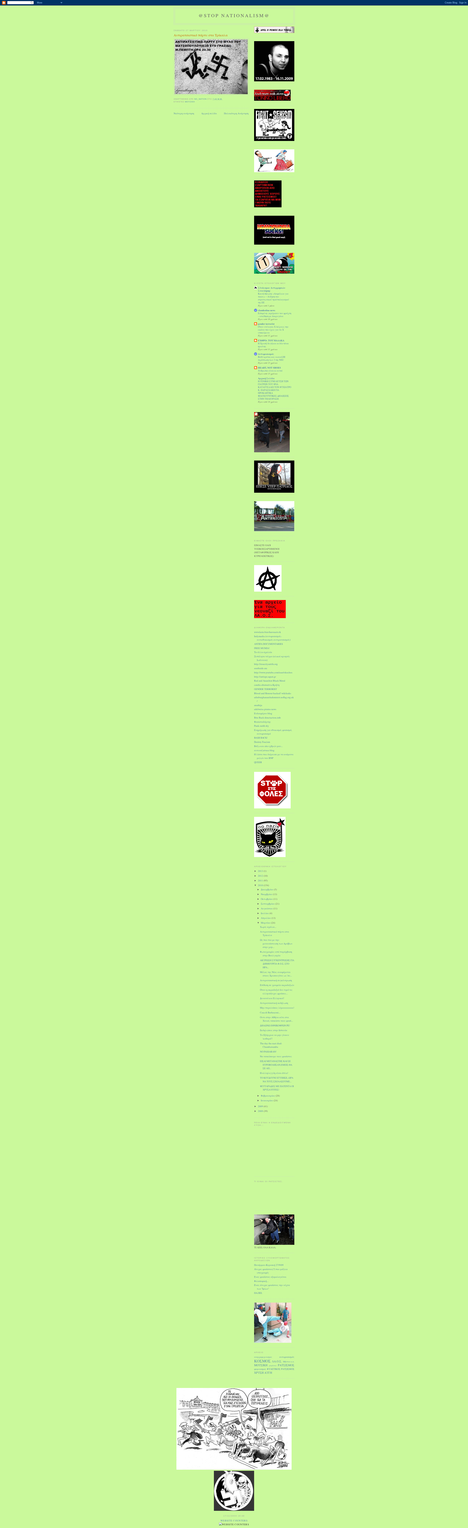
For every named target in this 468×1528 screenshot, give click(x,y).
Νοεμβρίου (267, 894)
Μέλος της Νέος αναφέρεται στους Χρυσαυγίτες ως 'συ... (276, 973)
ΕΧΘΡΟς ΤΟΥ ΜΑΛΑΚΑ (271, 340)
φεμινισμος (260, 1369)
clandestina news (266, 310)
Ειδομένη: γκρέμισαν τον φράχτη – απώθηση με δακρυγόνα (274, 315)
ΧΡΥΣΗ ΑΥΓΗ (263, 1372)
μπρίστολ (273, 1365)
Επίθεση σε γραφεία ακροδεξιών (277, 985)
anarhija (258, 705)
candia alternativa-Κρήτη (267, 684)
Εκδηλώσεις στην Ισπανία (273, 1030)
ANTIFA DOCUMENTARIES (268, 644)
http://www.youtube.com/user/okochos (273, 672)
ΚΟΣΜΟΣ (262, 1360)
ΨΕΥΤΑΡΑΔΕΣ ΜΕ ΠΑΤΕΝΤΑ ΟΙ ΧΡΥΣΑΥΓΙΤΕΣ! (277, 1087)
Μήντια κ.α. (288, 1361)
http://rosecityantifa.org (266, 664)
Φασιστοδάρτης (262, 721)
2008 (261, 1111)
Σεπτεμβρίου (268, 903)
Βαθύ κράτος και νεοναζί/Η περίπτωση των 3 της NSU (271, 358)
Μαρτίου (266, 922)
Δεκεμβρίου (267, 889)
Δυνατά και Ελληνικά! (272, 998)
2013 (261, 871)
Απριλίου (266, 918)
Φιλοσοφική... (261, 1281)
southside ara (260, 668)
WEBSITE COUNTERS (234, 1520)
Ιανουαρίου (267, 1100)
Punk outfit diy (261, 725)
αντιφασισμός (286, 1357)
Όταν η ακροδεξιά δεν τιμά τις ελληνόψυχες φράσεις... (276, 991)
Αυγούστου (267, 908)
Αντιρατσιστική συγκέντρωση (276, 980)
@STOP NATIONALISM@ (234, 15)
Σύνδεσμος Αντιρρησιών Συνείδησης (271, 289)
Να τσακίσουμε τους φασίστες (276, 1056)
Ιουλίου (265, 913)
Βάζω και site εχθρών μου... (268, 746)
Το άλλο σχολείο (263, 652)
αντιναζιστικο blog (264, 750)
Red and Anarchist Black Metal (269, 680)
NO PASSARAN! (268, 1051)
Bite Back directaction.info (267, 717)
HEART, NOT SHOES (269, 367)
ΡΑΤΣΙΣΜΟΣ (286, 1365)
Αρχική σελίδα (209, 113)
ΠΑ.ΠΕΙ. (258, 1293)
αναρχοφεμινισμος (263, 1357)
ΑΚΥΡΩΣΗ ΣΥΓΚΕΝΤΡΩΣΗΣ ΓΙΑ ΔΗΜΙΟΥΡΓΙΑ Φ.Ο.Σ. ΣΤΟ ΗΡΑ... (277, 964)
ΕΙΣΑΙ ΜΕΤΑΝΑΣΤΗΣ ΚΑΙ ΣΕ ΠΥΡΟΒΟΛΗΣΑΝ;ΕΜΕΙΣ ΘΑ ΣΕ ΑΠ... (276, 1064)
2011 (261, 880)
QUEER (258, 762)
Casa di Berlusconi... (270, 1012)
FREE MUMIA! (262, 648)
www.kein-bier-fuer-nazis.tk (267, 632)
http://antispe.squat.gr (265, 676)
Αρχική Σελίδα (266, 378)
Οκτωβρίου (267, 899)
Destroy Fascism (262, 742)
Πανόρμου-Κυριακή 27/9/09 (269, 1265)
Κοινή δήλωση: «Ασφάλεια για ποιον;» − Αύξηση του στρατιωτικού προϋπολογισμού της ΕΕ (273, 298)
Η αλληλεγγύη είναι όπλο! (274, 1073)
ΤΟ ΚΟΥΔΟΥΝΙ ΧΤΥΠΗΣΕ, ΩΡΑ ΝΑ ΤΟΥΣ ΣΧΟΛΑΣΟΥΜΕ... (276, 1079)
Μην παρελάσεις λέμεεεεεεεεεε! (277, 1007)
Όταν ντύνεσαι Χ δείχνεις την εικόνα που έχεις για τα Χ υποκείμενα (273, 329)
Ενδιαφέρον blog (263, 713)
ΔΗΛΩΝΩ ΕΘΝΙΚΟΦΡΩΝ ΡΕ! (275, 1025)
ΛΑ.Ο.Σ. (277, 1361)
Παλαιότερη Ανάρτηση (236, 113)
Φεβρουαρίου (268, 1095)
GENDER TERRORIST (265, 689)
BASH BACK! (261, 737)
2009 (261, 1106)
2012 (261, 875)
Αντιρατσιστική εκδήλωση (274, 1003)
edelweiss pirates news (265, 709)
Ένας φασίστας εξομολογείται (270, 1276)
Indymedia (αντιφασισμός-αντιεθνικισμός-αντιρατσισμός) (272, 638)
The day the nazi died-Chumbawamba (271, 1045)
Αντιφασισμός (266, 354)
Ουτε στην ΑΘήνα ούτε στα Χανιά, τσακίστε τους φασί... (276, 1019)
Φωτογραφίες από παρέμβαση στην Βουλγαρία (276, 953)
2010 (261, 885)
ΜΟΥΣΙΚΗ (190, 102)
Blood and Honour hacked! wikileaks (272, 693)
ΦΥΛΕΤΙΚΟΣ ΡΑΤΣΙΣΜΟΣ (280, 1369)
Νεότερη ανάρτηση (184, 113)
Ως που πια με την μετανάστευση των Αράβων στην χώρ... (276, 943)
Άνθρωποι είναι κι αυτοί (270, 370)
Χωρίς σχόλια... (268, 927)
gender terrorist (266, 323)
